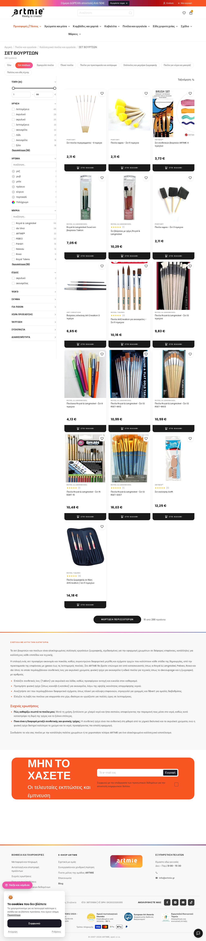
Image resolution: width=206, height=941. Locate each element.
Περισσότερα (13, 915)
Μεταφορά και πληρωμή (24, 861)
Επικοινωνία (64, 878)
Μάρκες (73, 34)
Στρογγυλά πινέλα (45, 65)
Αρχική (8, 47)
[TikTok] (191, 902)
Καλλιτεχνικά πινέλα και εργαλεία (58, 47)
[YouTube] (183, 902)
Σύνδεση (170, 3)
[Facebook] (167, 902)
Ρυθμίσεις (56, 931)
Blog (60, 883)
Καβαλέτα (110, 26)
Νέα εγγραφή (186, 3)
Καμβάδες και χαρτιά (85, 26)
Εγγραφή (170, 772)
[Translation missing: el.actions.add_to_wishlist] (102, 93)
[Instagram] (175, 902)
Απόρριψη (12, 931)
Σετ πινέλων (24, 65)
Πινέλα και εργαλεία (135, 26)
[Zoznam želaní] (184, 13)
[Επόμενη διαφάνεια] (188, 113)
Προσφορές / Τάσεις (25, 26)
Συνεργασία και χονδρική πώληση (76, 867)
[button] (186, 79)
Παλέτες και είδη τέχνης (18, 72)
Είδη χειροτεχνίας (164, 26)
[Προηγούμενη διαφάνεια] (158, 113)
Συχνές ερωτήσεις (21, 876)
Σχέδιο (185, 26)
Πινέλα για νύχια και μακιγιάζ (177, 65)
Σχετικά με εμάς (67, 861)
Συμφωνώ (34, 923)
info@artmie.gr (167, 877)
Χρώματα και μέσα (55, 26)
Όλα (9, 65)
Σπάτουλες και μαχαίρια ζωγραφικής (140, 65)
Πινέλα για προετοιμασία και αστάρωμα (98, 65)
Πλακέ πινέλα (67, 65)
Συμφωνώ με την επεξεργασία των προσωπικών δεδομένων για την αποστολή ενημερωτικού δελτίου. (131, 784)
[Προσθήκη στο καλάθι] (85, 167)
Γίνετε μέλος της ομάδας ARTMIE (76, 872)
